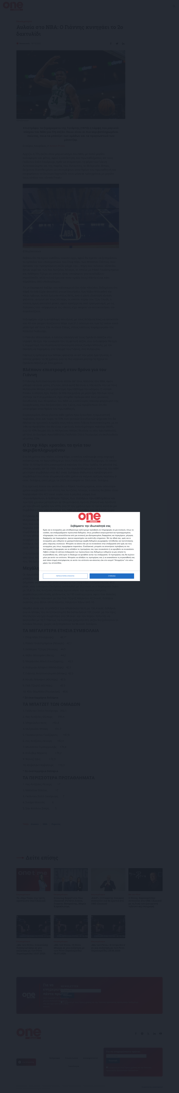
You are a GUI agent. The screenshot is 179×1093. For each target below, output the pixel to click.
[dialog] (89, 546)
